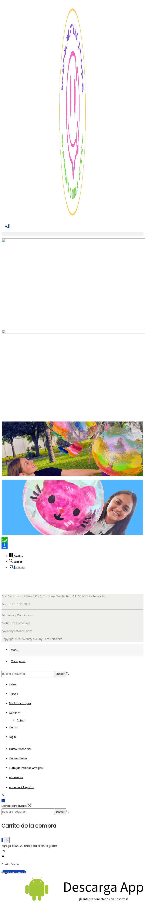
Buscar (60, 674)
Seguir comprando (14, 872)
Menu (14, 650)
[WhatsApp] (72, 540)
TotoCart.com (52, 639)
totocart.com (23, 631)
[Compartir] (72, 546)
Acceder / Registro (21, 787)
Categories (18, 661)
